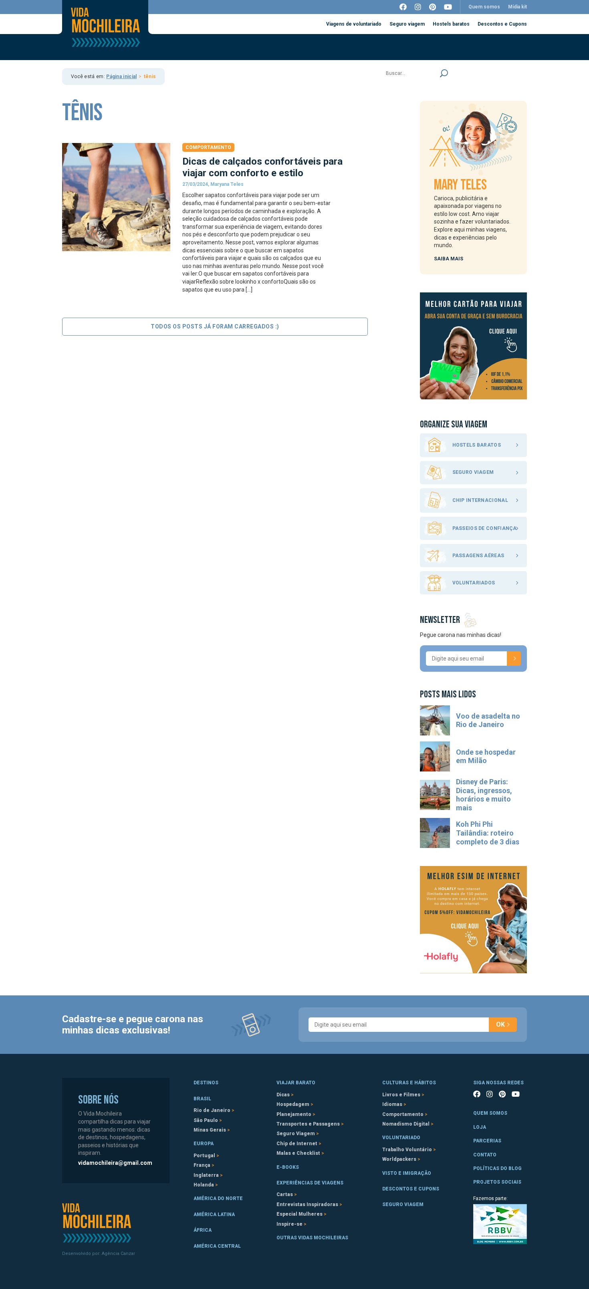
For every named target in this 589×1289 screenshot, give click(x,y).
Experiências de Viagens (309, 1183)
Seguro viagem (407, 24)
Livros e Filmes (401, 1095)
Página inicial (121, 76)
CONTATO (484, 1155)
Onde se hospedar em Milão (486, 756)
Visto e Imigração (406, 1173)
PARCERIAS (487, 1141)
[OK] (514, 658)
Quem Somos (490, 1113)
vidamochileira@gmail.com (115, 1163)
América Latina (214, 1214)
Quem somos (484, 7)
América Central (217, 1246)
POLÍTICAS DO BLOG (497, 1168)
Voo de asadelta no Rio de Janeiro (488, 720)
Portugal (204, 1155)
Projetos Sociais (497, 1182)
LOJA (479, 1127)
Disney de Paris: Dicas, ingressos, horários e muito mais (484, 794)
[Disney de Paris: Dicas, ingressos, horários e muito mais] (435, 795)
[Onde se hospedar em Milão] (435, 756)
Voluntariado (401, 1137)
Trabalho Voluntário (407, 1149)
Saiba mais (448, 259)
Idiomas (392, 1104)
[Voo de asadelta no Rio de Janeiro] (435, 720)
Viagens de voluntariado (353, 24)
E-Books (287, 1167)
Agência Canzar (118, 1253)
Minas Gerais (210, 1130)
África (203, 1230)
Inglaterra (206, 1175)
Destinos (206, 1083)
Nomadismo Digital (406, 1124)
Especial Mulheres (299, 1214)
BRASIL (202, 1099)
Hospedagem (292, 1104)
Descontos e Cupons (502, 24)
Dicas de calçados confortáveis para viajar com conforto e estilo (262, 167)
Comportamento (208, 147)
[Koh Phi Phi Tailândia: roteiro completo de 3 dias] (435, 833)
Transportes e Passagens (308, 1124)
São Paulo (206, 1120)
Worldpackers (399, 1159)
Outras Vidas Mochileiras (312, 1238)
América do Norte (218, 1198)
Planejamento (293, 1114)
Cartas (284, 1194)
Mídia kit (517, 7)
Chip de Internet (296, 1143)
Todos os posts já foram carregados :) (215, 326)
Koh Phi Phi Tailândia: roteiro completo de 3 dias (487, 833)
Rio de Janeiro (212, 1110)
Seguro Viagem (295, 1133)
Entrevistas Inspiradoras (307, 1204)
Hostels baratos (451, 24)
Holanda (204, 1185)
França (202, 1165)
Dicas (283, 1095)
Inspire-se (289, 1224)
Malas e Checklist (298, 1153)
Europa (204, 1143)
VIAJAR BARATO (295, 1083)
